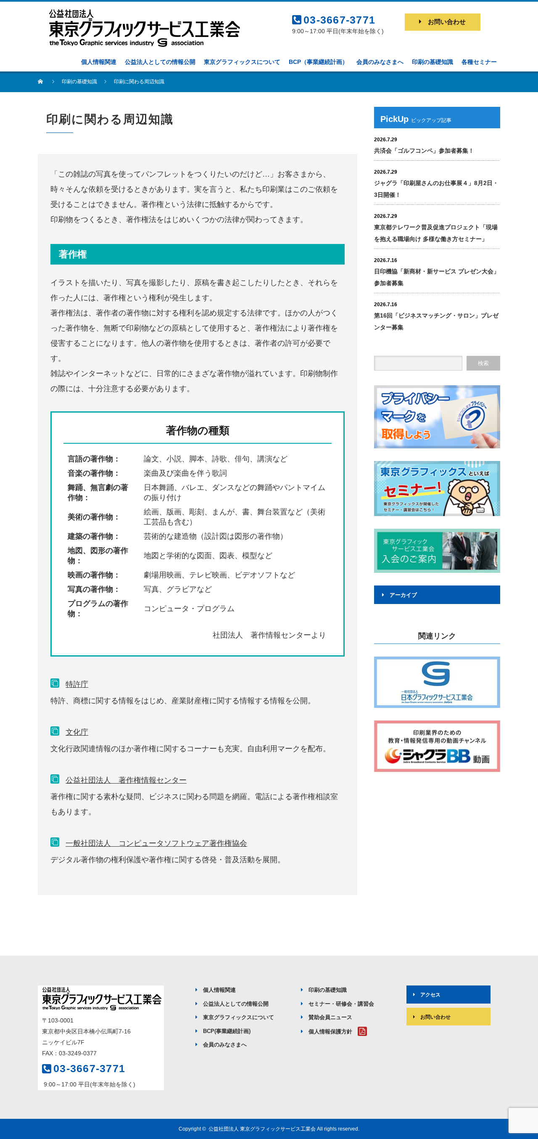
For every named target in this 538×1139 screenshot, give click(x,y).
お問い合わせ (447, 21)
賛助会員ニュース (330, 1017)
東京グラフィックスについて (238, 1017)
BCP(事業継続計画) (227, 1031)
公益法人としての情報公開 (236, 1004)
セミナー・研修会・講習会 (341, 1004)
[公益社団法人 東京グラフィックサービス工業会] (143, 11)
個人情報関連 (219, 990)
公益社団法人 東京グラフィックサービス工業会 (262, 1129)
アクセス (430, 995)
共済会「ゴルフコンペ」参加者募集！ (424, 150)
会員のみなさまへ (225, 1044)
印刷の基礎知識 (328, 990)
